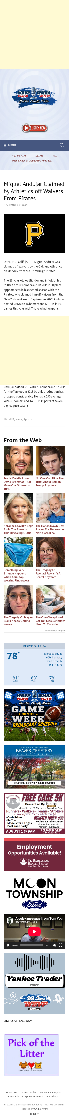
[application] (34, 931)
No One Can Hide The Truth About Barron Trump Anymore (49, 482)
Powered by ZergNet (55, 630)
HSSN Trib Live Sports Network (25, 1096)
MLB (11, 419)
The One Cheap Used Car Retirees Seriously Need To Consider (50, 621)
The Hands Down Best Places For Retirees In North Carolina (50, 529)
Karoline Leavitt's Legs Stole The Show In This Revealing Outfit (18, 529)
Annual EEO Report (50, 1092)
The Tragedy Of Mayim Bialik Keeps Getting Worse (18, 621)
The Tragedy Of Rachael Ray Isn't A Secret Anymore (48, 573)
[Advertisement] (34, 34)
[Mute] (54, 945)
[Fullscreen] (60, 945)
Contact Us (11, 1092)
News (18, 419)
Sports (28, 419)
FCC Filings (52, 1096)
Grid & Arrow (41, 1108)
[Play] (8, 945)
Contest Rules (28, 1092)
